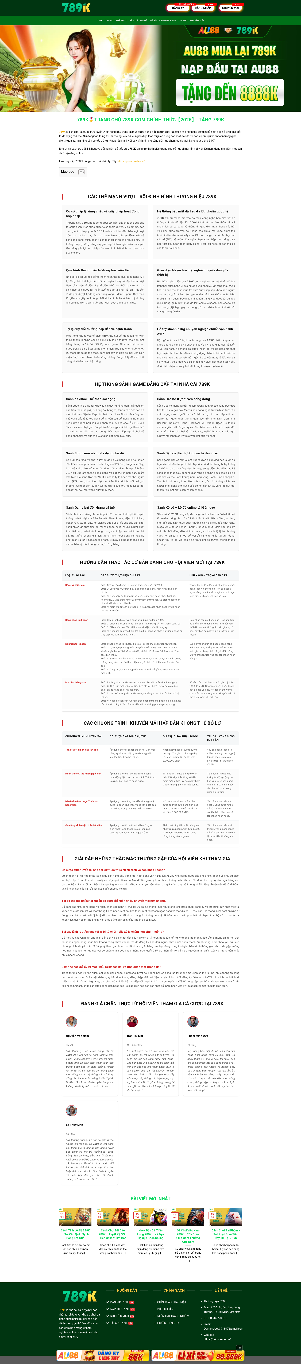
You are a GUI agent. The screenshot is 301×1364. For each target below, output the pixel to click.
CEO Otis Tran (167, 20)
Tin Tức (182, 20)
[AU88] (103, 1355)
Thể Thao (121, 20)
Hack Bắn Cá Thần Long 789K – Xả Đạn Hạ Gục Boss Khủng (150, 1234)
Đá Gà (143, 20)
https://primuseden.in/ (131, 161)
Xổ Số (153, 20)
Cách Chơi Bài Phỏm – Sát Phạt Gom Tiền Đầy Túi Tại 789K (225, 1234)
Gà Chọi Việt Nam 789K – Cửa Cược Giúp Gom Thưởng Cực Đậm (188, 1236)
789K (99, 20)
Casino (109, 20)
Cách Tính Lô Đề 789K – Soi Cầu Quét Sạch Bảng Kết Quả (75, 1234)
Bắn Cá (133, 20)
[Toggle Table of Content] (80, 172)
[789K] (76, 8)
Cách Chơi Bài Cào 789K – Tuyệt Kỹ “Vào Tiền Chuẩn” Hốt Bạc (113, 1234)
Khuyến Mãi (197, 20)
